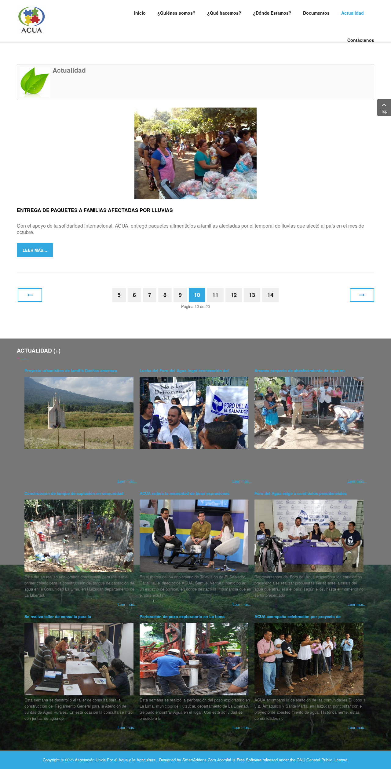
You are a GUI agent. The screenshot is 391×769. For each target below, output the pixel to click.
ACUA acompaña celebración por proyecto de (297, 616)
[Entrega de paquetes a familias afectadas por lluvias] (195, 153)
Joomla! (224, 760)
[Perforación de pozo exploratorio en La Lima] (194, 659)
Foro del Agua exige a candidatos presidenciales (300, 493)
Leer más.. (127, 481)
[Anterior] (30, 295)
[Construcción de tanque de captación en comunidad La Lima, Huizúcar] (78, 536)
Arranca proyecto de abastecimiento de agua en (299, 370)
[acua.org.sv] (58, 19)
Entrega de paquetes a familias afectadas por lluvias (95, 210)
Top (384, 111)
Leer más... (35, 250)
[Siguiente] (362, 295)
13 (252, 295)
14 (270, 295)
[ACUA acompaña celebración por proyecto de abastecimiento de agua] (309, 659)
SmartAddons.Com (199, 760)
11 (215, 295)
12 (234, 295)
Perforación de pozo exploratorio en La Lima (182, 616)
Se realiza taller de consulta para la (57, 616)
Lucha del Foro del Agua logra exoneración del (184, 370)
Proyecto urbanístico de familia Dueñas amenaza (70, 370)
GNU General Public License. (323, 760)
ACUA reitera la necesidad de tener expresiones (184, 493)
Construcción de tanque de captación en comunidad (73, 493)
